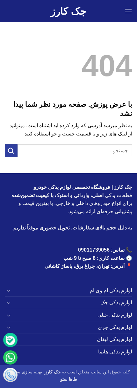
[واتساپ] (10, 359)
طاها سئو (68, 379)
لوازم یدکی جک (116, 302)
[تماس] (10, 376)
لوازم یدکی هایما (115, 351)
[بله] (10, 341)
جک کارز (69, 11)
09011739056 (94, 250)
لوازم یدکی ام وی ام (111, 290)
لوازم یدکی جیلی (114, 315)
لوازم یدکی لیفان (114, 339)
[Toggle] (8, 290)
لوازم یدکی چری (115, 327)
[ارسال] (11, 150)
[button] (128, 11)
